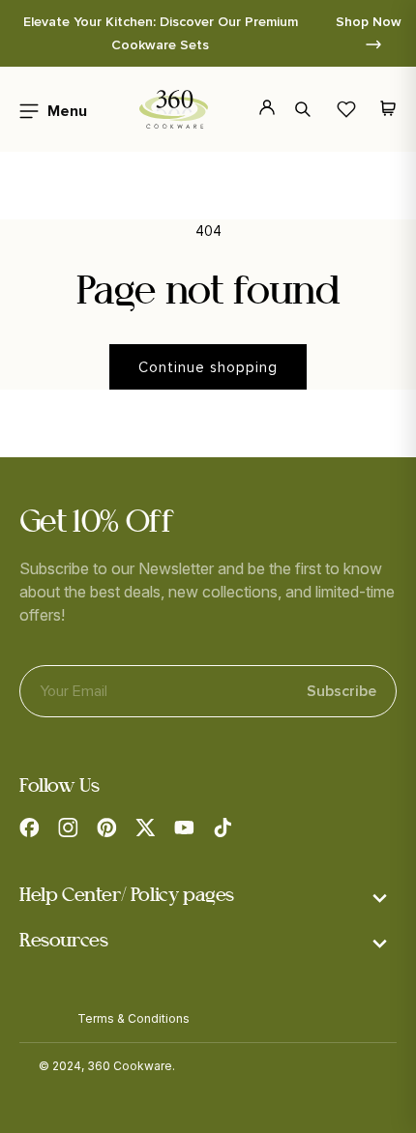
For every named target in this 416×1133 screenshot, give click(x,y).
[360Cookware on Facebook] (29, 827)
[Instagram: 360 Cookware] (67, 827)
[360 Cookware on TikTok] (222, 827)
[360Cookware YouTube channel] (183, 827)
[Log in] (256, 109)
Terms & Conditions (133, 1018)
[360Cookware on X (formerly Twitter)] (145, 827)
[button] (47, 109)
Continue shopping (208, 367)
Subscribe (341, 691)
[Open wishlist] (346, 109)
